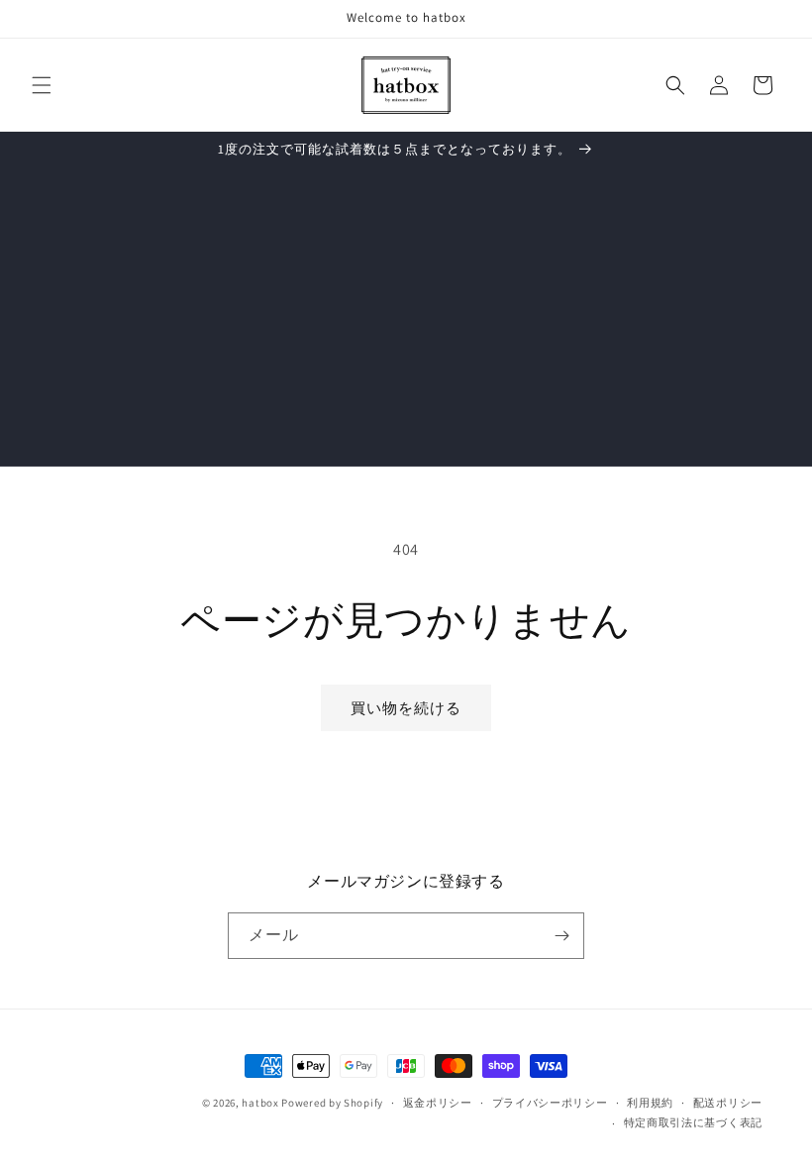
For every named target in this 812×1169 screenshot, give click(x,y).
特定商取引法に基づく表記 (693, 1122)
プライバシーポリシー (550, 1103)
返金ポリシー (437, 1103)
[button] (41, 85)
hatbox (260, 1103)
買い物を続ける (406, 707)
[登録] (561, 935)
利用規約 (650, 1103)
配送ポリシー (727, 1103)
